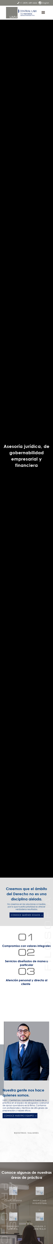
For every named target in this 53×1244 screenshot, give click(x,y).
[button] (43, 13)
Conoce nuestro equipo (19, 1115)
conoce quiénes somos (25, 914)
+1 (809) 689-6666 (27, 3)
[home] (21, 12)
